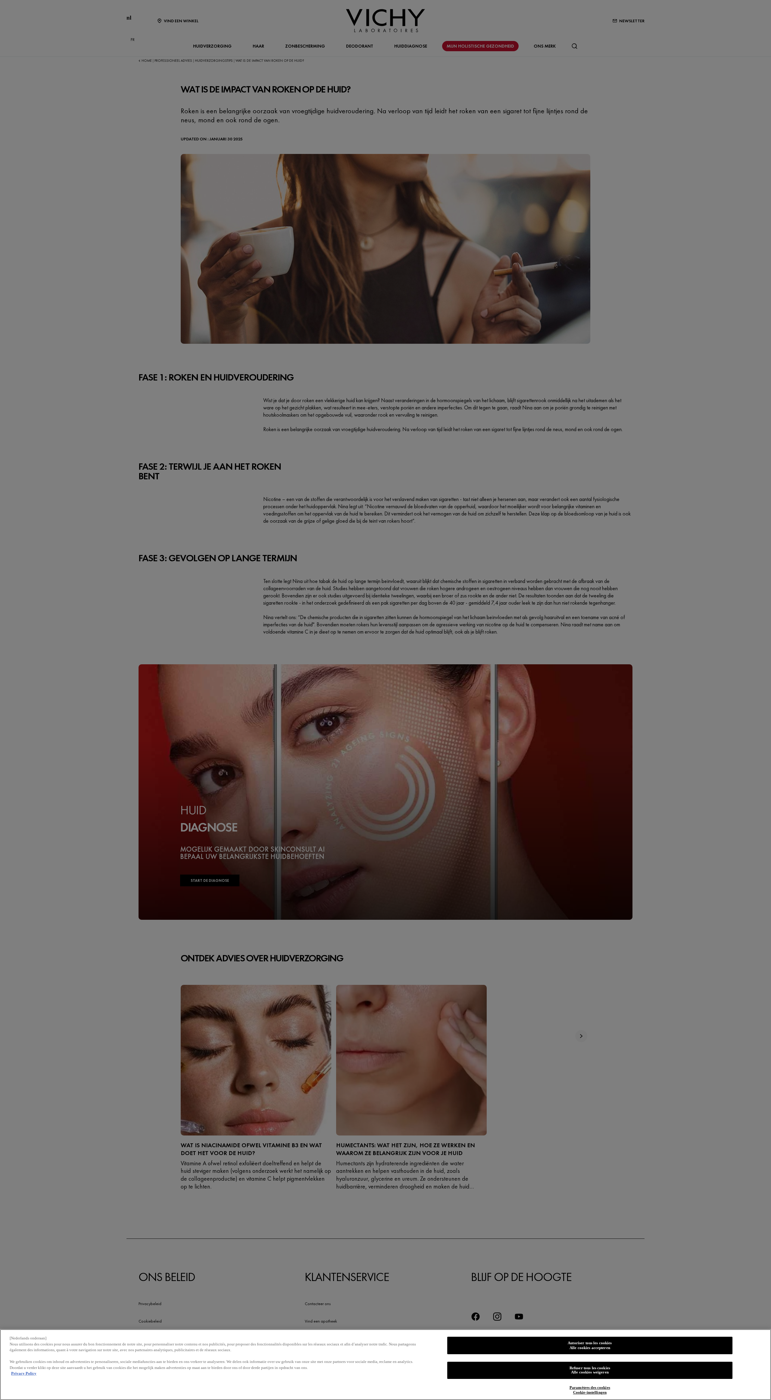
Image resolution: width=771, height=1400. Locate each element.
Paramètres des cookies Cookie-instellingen (590, 1390)
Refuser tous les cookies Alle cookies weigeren (590, 1370)
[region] (385, 1364)
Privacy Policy (23, 1373)
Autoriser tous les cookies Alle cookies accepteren (590, 1345)
